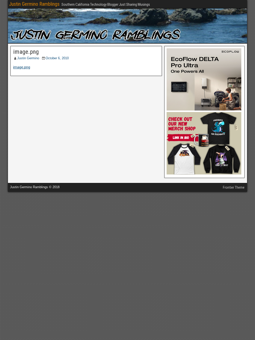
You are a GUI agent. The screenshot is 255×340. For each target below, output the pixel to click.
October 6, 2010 (57, 58)
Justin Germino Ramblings (34, 4)
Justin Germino (28, 58)
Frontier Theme (234, 187)
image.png (26, 51)
